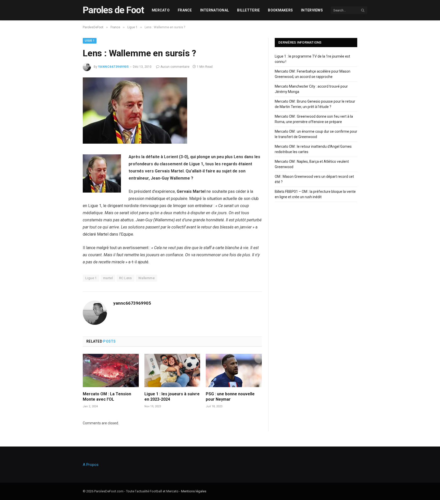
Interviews (312, 10)
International (214, 10)
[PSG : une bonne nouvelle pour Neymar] (234, 370)
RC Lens (125, 278)
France (185, 10)
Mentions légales (193, 491)
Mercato (161, 10)
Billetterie (248, 10)
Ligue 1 (89, 40)
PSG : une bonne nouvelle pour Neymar (230, 396)
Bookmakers (280, 10)
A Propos (91, 464)
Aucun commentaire (174, 67)
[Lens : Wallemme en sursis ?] (135, 142)
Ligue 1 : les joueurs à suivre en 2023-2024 (172, 396)
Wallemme (146, 278)
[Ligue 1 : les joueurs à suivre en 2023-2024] (172, 370)
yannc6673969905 (113, 67)
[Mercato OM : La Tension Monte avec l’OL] (111, 370)
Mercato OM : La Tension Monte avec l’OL (107, 396)
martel (108, 278)
